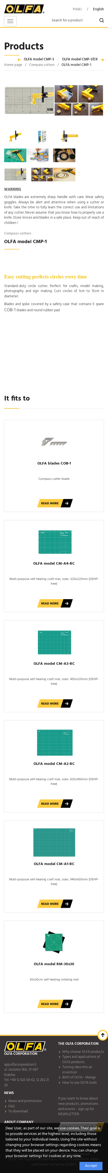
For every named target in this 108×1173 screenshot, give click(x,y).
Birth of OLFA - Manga (79, 1077)
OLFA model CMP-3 (39, 59)
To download (18, 1111)
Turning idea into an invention (77, 1069)
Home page (13, 65)
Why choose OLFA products (83, 1052)
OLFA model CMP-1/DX (80, 59)
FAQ (11, 1106)
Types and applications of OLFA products (81, 1059)
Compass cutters (42, 65)
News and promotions (25, 1101)
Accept (91, 1166)
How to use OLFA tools (79, 1083)
